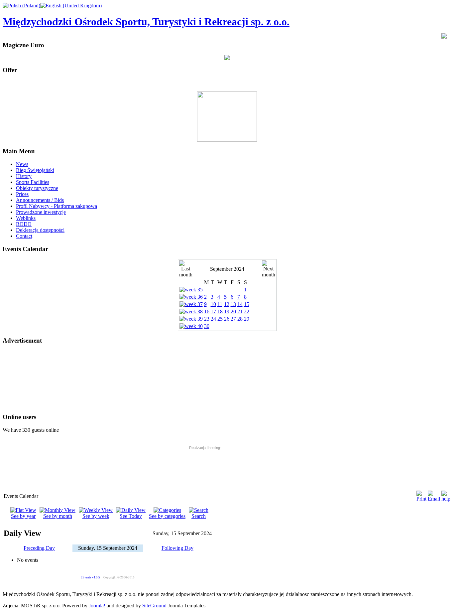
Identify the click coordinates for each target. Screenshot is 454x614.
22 (246, 311)
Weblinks (26, 218)
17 (213, 311)
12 (226, 304)
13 (233, 304)
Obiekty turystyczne (37, 188)
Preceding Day (39, 548)
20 (233, 311)
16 (206, 311)
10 (213, 304)
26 (226, 319)
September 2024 (227, 269)
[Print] (421, 499)
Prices (22, 194)
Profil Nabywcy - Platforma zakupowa (56, 206)
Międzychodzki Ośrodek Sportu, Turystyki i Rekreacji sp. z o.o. (146, 22)
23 (206, 319)
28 (240, 319)
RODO (24, 224)
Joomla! (97, 605)
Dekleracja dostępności (40, 230)
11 (219, 304)
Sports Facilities (32, 182)
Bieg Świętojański (35, 170)
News (22, 164)
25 (220, 319)
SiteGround (154, 605)
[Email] (434, 499)
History (24, 176)
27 (233, 319)
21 (240, 311)
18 (220, 311)
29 (246, 319)
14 (240, 304)
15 (246, 304)
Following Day (177, 548)
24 (213, 319)
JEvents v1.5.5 (91, 577)
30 (206, 326)
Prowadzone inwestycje (41, 212)
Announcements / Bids (40, 200)
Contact (24, 236)
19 (226, 311)
